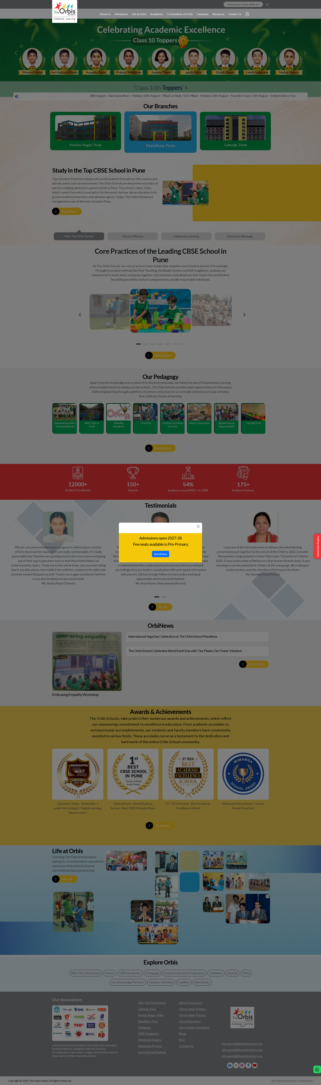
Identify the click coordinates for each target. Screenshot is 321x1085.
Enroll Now (160, 554)
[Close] (198, 526)
